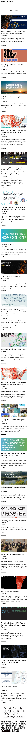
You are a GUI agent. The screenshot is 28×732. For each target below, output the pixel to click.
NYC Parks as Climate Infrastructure (13, 349)
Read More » (3, 45)
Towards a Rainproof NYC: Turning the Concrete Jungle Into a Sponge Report (13, 625)
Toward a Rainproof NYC (9, 244)
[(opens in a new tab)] (14, 87)
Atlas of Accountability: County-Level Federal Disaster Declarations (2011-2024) (13, 132)
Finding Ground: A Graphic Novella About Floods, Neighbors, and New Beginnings (13, 209)
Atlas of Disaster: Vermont (10, 591)
